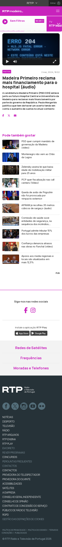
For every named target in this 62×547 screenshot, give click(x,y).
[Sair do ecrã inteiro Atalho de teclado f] (57, 543)
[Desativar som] (13, 543)
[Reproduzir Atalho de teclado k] (5, 543)
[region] (31, 273)
